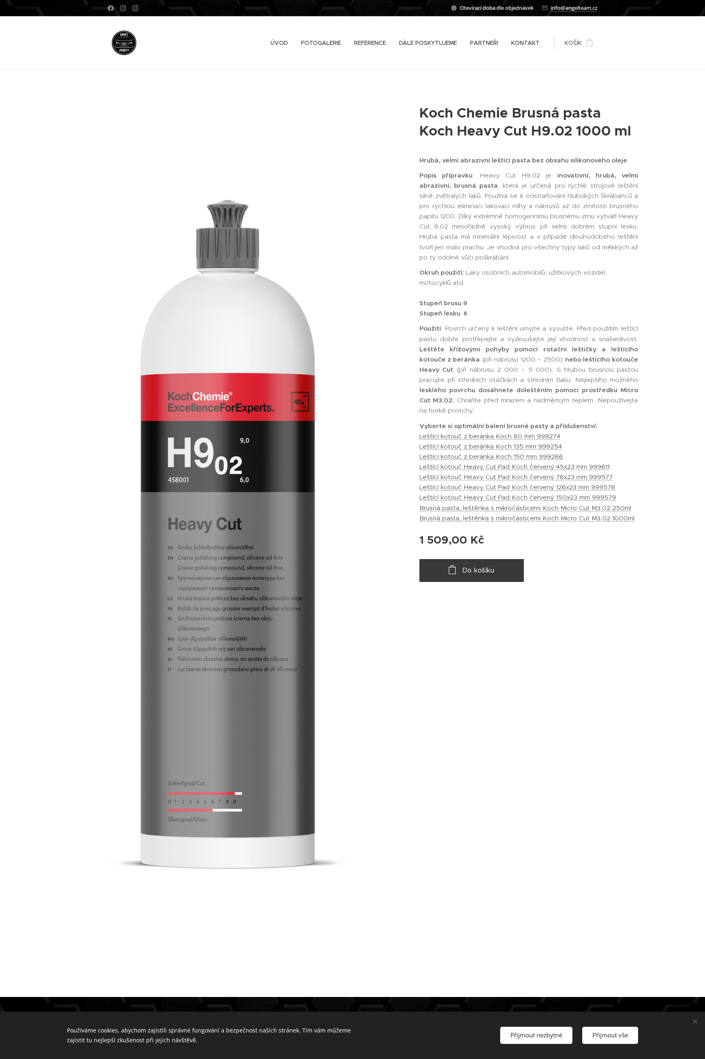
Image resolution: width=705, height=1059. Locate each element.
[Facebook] (111, 8)
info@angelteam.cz (574, 7)
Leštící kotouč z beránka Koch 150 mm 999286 (491, 456)
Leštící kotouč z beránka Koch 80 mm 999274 (489, 436)
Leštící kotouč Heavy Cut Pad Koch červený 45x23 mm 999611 (514, 467)
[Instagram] (123, 8)
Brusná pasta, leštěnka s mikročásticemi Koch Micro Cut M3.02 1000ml (526, 518)
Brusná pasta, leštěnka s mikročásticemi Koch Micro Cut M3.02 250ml (525, 508)
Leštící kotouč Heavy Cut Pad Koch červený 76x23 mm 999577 (516, 477)
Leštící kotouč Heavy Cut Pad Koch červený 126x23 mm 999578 (517, 487)
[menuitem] (281, 43)
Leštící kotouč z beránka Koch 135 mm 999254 (490, 446)
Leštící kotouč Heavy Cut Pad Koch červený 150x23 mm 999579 (517, 497)
